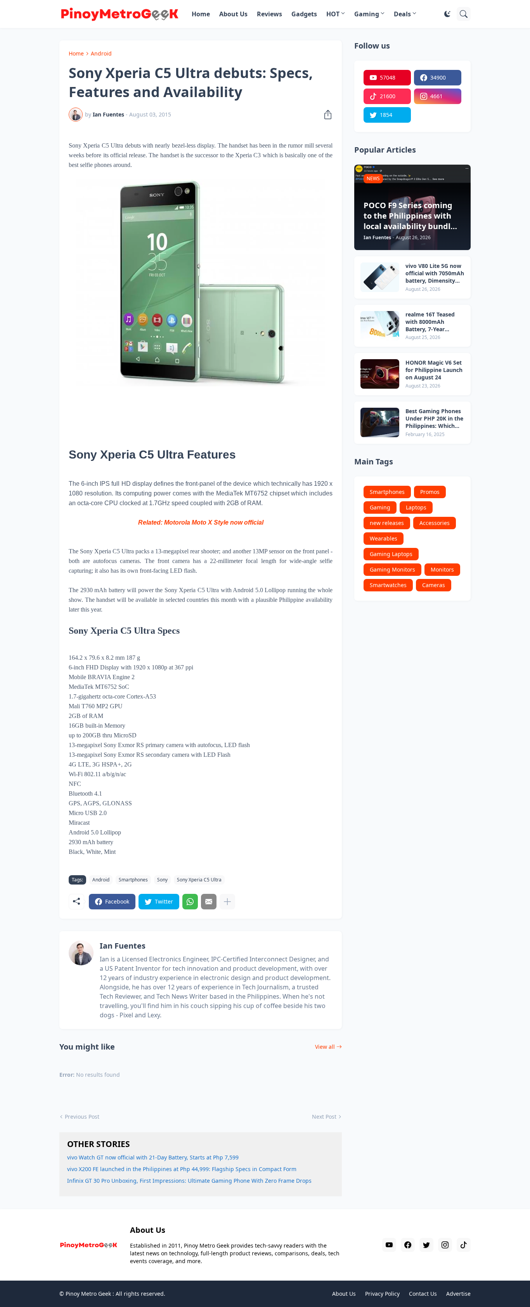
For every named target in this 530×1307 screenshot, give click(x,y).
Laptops (416, 507)
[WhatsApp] (190, 901)
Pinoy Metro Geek (88, 1293)
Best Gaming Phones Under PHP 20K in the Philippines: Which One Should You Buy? (434, 419)
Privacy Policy (382, 1293)
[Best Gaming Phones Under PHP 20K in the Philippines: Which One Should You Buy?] (379, 422)
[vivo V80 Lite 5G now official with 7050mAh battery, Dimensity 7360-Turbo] (379, 277)
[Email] (209, 901)
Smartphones (133, 879)
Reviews (269, 14)
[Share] (326, 115)
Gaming (366, 14)
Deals (402, 14)
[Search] (464, 14)
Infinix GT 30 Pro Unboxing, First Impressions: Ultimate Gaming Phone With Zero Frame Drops (189, 1180)
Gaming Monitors (392, 569)
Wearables (383, 538)
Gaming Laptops (391, 554)
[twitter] (426, 1245)
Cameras (433, 585)
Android (101, 53)
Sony (162, 879)
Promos (430, 491)
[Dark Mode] (447, 14)
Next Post (324, 1116)
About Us (233, 14)
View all (325, 1046)
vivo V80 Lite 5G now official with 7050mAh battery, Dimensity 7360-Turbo (434, 273)
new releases (387, 523)
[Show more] (227, 901)
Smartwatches (388, 585)
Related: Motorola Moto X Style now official (200, 522)
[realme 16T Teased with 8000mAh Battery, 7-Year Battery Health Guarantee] (379, 326)
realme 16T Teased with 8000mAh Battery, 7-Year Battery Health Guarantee (430, 322)
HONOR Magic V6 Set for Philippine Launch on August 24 (433, 370)
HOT (332, 14)
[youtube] (389, 1245)
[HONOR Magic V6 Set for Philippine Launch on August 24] (379, 374)
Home (201, 14)
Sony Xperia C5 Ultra (199, 879)
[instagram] (445, 1245)
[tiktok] (464, 1245)
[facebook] (408, 1245)
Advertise (458, 1293)
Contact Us (423, 1293)
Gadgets (304, 14)
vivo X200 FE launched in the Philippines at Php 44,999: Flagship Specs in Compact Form (181, 1169)
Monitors (442, 569)
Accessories (434, 523)
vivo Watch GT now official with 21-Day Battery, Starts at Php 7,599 (153, 1157)
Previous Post (82, 1116)
